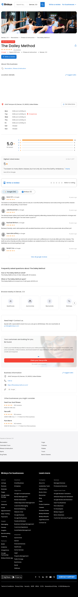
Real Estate (17, 562)
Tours (43, 451)
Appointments (5, 511)
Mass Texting (5, 514)
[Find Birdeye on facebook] (36, 577)
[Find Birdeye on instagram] (46, 577)
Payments (4, 517)
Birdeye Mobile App (7, 558)
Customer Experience (21, 527)
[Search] (42, 4)
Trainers (44, 445)
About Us (42, 483)
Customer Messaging (21, 506)
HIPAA (37, 586)
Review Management (21, 496)
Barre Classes (46, 455)
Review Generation (20, 500)
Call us (10, 381)
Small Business (19, 483)
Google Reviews (19, 515)
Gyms (2, 451)
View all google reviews (39, 257)
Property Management (21, 556)
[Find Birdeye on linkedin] (43, 577)
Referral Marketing (20, 509)
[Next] (74, 303)
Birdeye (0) (28, 192)
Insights (3, 530)
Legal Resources (44, 519)
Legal (16, 553)
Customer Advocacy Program (63, 518)
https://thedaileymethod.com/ (18, 385)
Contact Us (42, 523)
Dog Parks (3, 455)
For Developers (58, 509)
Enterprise (17, 486)
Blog (40, 498)
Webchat (4, 504)
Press (40, 501)
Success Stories (44, 510)
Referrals (4, 489)
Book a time (43, 492)
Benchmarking (5, 533)
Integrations (5, 550)
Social (3, 507)
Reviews (3, 486)
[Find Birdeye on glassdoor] (54, 577)
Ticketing (4, 536)
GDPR (32, 586)
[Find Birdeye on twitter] (39, 577)
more (67, 169)
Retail (16, 565)
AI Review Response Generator (63, 496)
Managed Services (59, 483)
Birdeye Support (59, 512)
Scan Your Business (60, 503)
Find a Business (58, 506)
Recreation (14, 38)
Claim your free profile (38, 360)
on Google (16, 197)
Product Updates (44, 504)
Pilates (43, 448)
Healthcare (17, 547)
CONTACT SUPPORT (67, 577)
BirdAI (3, 544)
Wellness (17, 568)
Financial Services (19, 544)
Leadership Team (44, 486)
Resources (42, 495)
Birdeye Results (44, 516)
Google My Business (20, 518)
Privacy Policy (19, 586)
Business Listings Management (24, 524)
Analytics (4, 547)
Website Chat (18, 512)
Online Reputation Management (24, 503)
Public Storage (18, 559)
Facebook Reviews (20, 521)
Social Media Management (22, 530)
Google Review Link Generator (63, 500)
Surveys (3, 527)
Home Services (19, 550)
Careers (41, 507)
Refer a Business (59, 515)
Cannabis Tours (5, 445)
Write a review (55, 4)
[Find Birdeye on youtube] (50, 577)
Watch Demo (43, 489)
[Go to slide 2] (39, 356)
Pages (3, 492)
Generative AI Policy (51, 586)
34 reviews (17, 49)
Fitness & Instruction (28, 38)
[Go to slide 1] (38, 356)
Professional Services (60, 486)
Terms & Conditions (7, 586)
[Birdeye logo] (7, 4)
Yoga (43, 442)
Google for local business (22, 493)
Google (13, 389)
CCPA (42, 586)
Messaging (4, 524)
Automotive (18, 538)
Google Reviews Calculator (62, 493)
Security (27, 586)
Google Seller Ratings (5, 496)
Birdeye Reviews (44, 513)
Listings (3, 483)
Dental (16, 541)
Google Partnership (4, 554)
